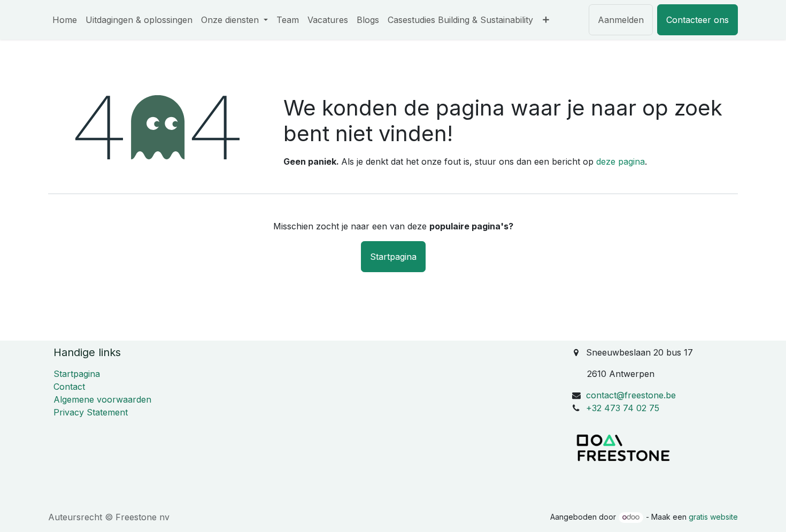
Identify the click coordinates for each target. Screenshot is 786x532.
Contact (69, 386)
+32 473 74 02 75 (622, 408)
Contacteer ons (697, 19)
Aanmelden (621, 19)
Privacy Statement (90, 412)
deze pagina (620, 161)
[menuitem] (64, 19)
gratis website (713, 516)
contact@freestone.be (631, 395)
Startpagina (393, 256)
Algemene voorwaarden (102, 399)
